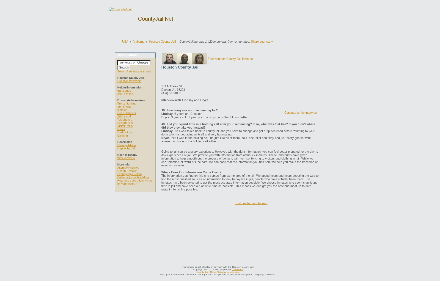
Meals (121, 129)
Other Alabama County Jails (224, 272)
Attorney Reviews (128, 167)
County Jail (202, 272)
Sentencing (124, 106)
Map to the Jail (126, 148)
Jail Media (237, 269)
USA (125, 41)
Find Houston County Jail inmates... (232, 59)
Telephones (124, 119)
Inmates (122, 110)
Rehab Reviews (127, 171)
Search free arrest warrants (134, 71)
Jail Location (125, 94)
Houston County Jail (162, 41)
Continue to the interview (300, 112)
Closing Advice (126, 145)
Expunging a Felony (129, 174)
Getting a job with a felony (133, 177)
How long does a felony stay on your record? (134, 182)
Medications (124, 132)
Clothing (122, 135)
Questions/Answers (129, 81)
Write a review (126, 158)
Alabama (138, 41)
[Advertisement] (215, 78)
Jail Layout (124, 116)
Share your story (262, 41)
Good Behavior (126, 113)
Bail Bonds (124, 90)
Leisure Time (125, 122)
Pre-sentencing (126, 103)
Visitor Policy (125, 126)
